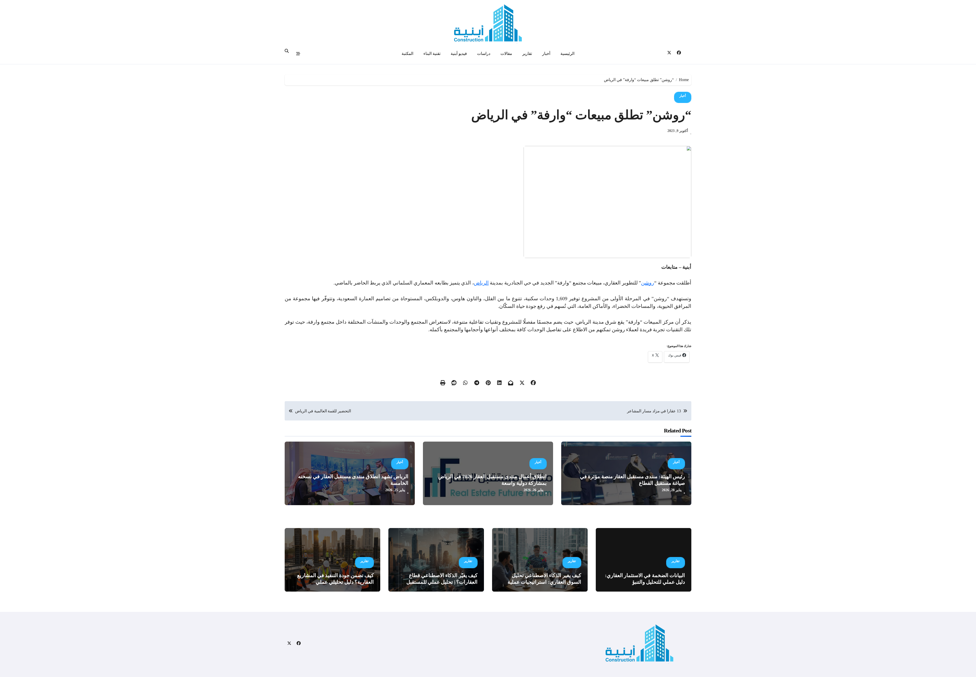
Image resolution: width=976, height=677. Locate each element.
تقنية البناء (431, 53)
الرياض (481, 282)
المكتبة (407, 53)
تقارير (527, 53)
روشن (647, 282)
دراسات (483, 53)
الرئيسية (567, 53)
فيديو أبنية (459, 53)
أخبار (546, 53)
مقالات (506, 53)
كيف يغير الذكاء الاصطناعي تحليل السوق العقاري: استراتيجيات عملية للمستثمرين (544, 582)
